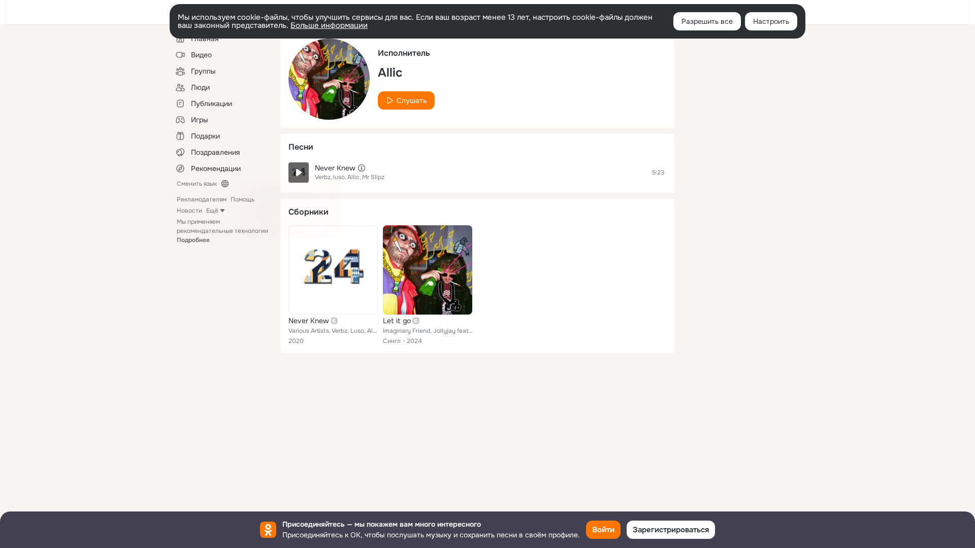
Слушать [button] (412, 100)
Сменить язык (197, 184)
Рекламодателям (201, 199)
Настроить (771, 21)
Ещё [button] (212, 211)
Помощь (242, 199)
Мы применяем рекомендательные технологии (222, 231)
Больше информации (329, 25)
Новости (189, 211)
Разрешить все (707, 21)
